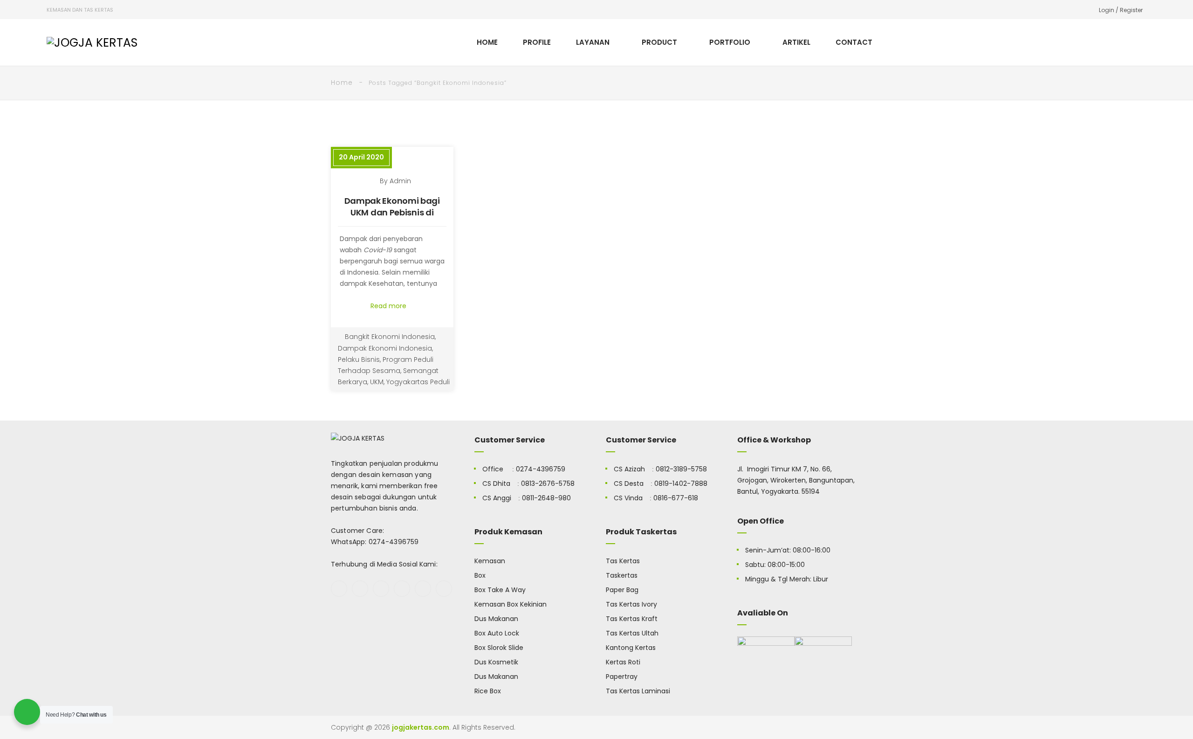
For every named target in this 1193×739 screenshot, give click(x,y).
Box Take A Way (500, 589)
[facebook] (339, 588)
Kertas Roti (623, 662)
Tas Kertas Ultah (632, 633)
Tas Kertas (623, 561)
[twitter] (360, 588)
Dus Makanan (496, 618)
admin (400, 181)
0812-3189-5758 (681, 469)
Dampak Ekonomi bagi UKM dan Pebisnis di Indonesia (392, 212)
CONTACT (854, 42)
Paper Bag (622, 589)
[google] (381, 588)
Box (480, 575)
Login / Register (1121, 10)
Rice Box (487, 691)
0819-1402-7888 (680, 483)
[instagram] (402, 588)
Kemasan (489, 561)
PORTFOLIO (729, 42)
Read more (389, 306)
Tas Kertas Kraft (632, 618)
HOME (487, 42)
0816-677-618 (675, 498)
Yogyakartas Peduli (418, 382)
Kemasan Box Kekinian (510, 604)
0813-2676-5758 (548, 483)
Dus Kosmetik (496, 662)
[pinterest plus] (423, 588)
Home (342, 82)
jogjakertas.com (420, 727)
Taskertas (622, 575)
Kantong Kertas (631, 647)
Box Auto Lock (496, 633)
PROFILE (537, 42)
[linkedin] (444, 588)
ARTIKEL (796, 42)
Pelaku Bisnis (359, 359)
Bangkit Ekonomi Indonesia (390, 336)
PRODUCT (659, 42)
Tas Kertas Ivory (631, 604)
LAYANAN (593, 42)
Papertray (622, 676)
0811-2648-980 (546, 498)
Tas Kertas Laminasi (638, 691)
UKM (377, 382)
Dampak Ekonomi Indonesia (385, 348)
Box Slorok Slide (498, 647)
